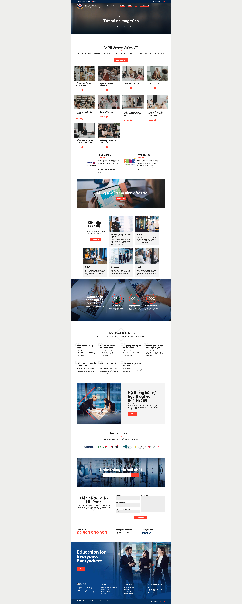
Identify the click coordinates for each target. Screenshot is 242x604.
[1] (84, 130)
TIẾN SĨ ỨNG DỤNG (144, 5)
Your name (118, 495)
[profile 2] (157, 73)
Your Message (144, 495)
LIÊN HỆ (154, 5)
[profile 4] (133, 73)
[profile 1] (109, 73)
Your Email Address (120, 502)
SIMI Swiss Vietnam (105, 591)
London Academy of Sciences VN (109, 587)
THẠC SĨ (130, 5)
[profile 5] (84, 73)
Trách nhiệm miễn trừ (129, 593)
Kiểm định (126, 589)
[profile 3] (133, 102)
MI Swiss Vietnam (105, 589)
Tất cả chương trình (129, 587)
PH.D (136, 5)
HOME (106, 5)
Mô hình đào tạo (128, 591)
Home (121, 17)
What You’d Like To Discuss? (123, 509)
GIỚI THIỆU (114, 5)
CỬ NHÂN (122, 5)
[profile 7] (109, 102)
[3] (109, 130)
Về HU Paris (103, 593)
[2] (157, 102)
